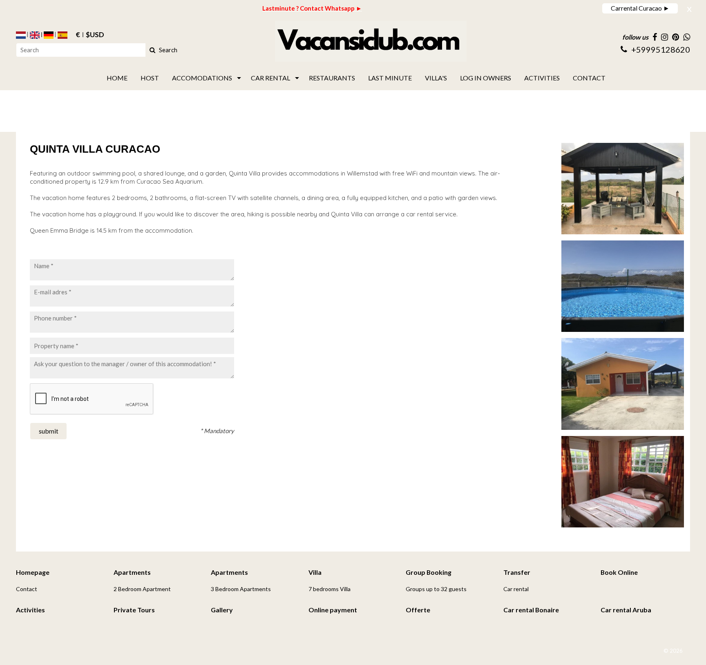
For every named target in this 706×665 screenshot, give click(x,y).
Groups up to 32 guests (436, 588)
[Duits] (49, 35)
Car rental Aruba (626, 610)
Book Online (619, 572)
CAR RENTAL (270, 78)
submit (48, 431)
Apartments (132, 572)
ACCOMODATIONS (202, 78)
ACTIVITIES (542, 78)
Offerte (418, 610)
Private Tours (134, 610)
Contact (26, 588)
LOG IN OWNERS (485, 78)
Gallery (222, 610)
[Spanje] (62, 35)
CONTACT (589, 78)
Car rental (516, 588)
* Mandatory (217, 430)
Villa (315, 572)
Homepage (32, 572)
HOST (150, 78)
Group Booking (428, 572)
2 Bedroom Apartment (142, 588)
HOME (117, 78)
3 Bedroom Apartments (241, 588)
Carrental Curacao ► (640, 8)
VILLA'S (436, 78)
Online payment (332, 610)
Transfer (516, 572)
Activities (30, 610)
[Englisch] (35, 35)
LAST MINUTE (390, 78)
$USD (95, 35)
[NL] (21, 35)
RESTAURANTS (332, 78)
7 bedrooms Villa (329, 588)
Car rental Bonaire (531, 610)
